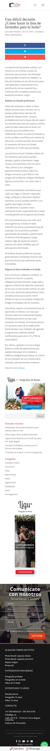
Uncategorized (11, 494)
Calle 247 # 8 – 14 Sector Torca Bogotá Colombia (22, 719)
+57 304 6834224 (13, 711)
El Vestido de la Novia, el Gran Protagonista (23, 452)
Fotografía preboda (14, 676)
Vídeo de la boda (12, 683)
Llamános (18, 748)
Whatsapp (34, 748)
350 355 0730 (29, 711)
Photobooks (10, 486)
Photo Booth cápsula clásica (18, 655)
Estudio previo (11, 694)
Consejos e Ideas (12, 463)
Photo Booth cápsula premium (19, 659)
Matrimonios (16, 34)
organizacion (10, 482)
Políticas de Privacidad (15, 723)
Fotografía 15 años (13, 697)
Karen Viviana (14, 31)
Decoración (10, 467)
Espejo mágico (11, 662)
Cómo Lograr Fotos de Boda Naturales (21, 434)
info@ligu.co (10, 714)
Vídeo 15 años (11, 700)
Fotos (7, 470)
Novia (7, 478)
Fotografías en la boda (15, 679)
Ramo (7, 490)
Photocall (9, 665)
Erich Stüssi (19, 368)
